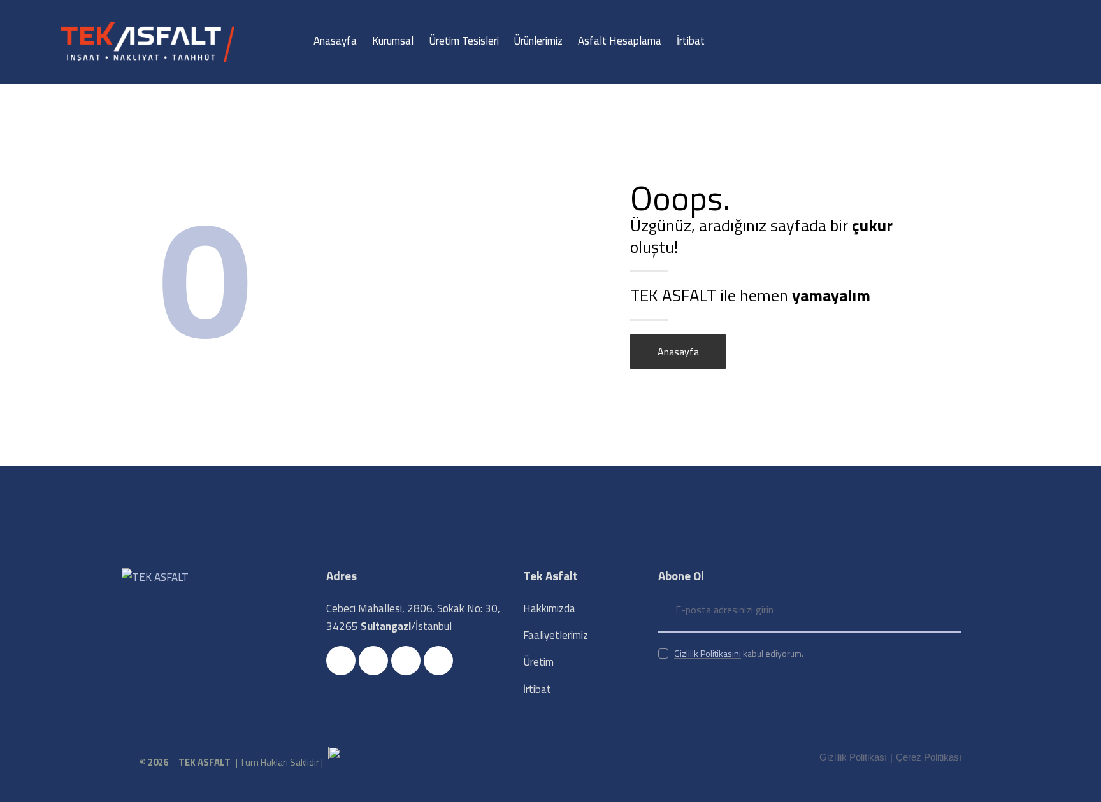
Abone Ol (951, 610)
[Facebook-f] (341, 660)
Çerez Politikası (928, 757)
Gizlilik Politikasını (707, 654)
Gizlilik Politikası (853, 757)
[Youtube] (406, 660)
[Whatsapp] (438, 660)
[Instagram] (373, 660)
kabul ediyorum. (738, 653)
